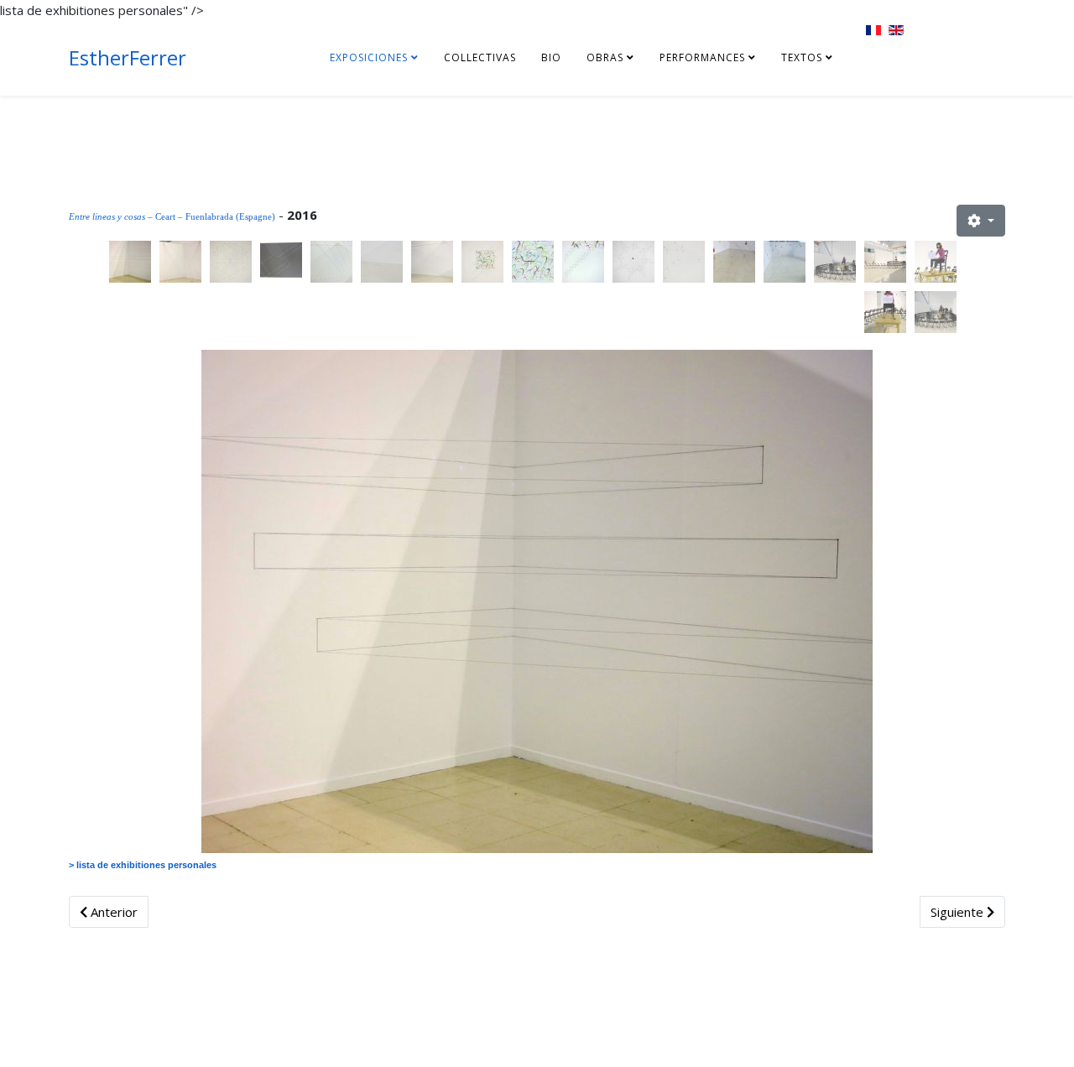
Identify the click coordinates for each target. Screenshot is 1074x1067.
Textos (801, 57)
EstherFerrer (127, 57)
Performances (702, 57)
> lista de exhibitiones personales (142, 865)
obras (605, 57)
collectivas (480, 57)
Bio (551, 57)
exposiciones (369, 57)
